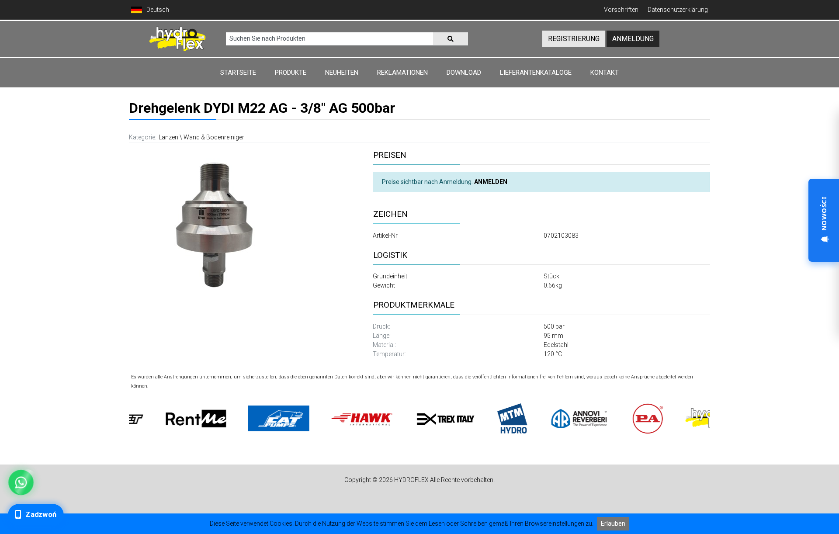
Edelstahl (556, 344)
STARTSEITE (238, 72)
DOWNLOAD (464, 72)
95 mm (553, 335)
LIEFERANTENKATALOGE (536, 72)
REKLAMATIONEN (402, 72)
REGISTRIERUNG (574, 39)
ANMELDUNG (633, 39)
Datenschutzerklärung (678, 9)
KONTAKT (604, 72)
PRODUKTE (290, 72)
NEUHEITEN (341, 72)
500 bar (554, 326)
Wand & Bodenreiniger (214, 137)
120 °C (553, 353)
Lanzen (168, 137)
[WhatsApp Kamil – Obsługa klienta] (20, 482)
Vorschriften (621, 9)
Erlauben (613, 523)
